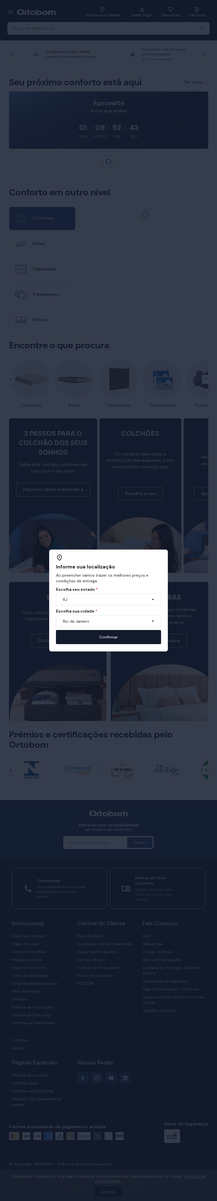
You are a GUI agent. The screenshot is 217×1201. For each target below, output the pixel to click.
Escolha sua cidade (76, 611)
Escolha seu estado (77, 589)
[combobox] (108, 599)
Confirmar (108, 637)
